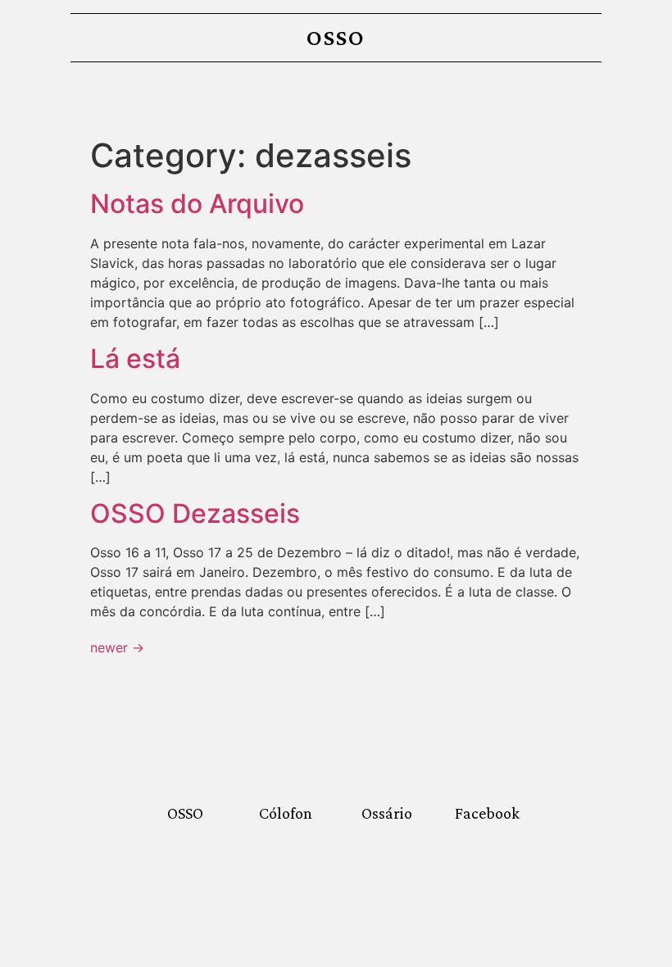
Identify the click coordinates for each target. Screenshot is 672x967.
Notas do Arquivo (197, 204)
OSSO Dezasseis (195, 513)
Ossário (386, 813)
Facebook (487, 813)
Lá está (135, 359)
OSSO (335, 37)
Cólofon (285, 813)
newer (117, 647)
